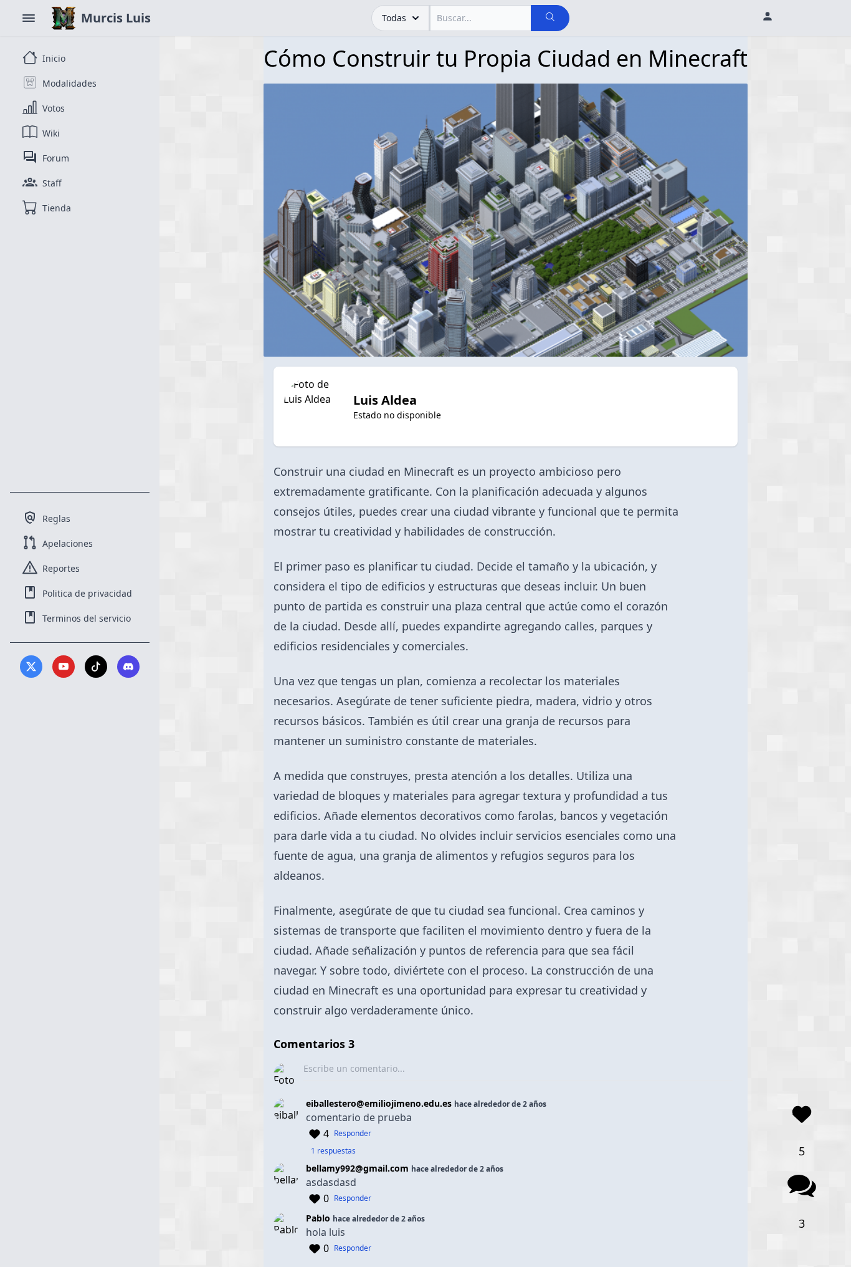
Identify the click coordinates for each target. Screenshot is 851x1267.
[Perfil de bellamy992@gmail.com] (285, 1184)
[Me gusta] (802, 1113)
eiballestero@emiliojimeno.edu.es (379, 1103)
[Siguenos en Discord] (128, 666)
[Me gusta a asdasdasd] (314, 1198)
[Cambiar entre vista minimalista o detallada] (28, 18)
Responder (352, 1134)
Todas (394, 18)
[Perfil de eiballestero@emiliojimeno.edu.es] (285, 1127)
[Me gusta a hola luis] (314, 1248)
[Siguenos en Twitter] (31, 666)
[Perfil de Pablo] (285, 1234)
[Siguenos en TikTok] (96, 666)
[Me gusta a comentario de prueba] (314, 1133)
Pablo (319, 1218)
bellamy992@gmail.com (357, 1168)
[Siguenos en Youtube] (63, 666)
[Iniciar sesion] (767, 18)
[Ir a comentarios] (802, 1186)
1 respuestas (333, 1151)
